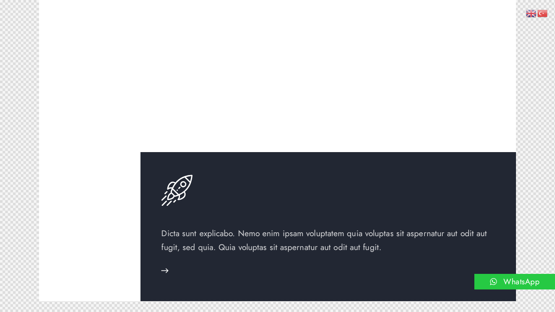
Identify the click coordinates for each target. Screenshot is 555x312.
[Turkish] (542, 12)
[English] (531, 12)
